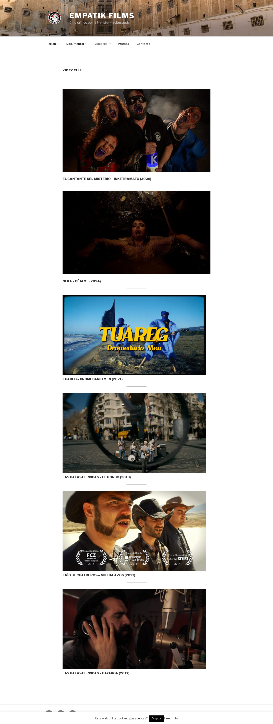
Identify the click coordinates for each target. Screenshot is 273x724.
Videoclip (101, 43)
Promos (123, 43)
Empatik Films (102, 15)
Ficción (51, 43)
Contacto (143, 43)
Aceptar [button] (156, 718)
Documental (75, 43)
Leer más (171, 718)
